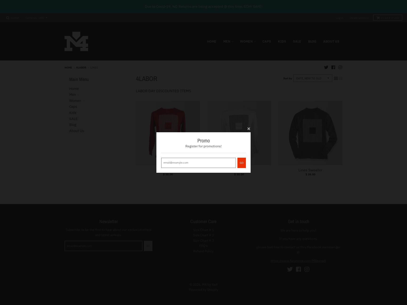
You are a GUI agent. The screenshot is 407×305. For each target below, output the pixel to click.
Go (242, 163)
